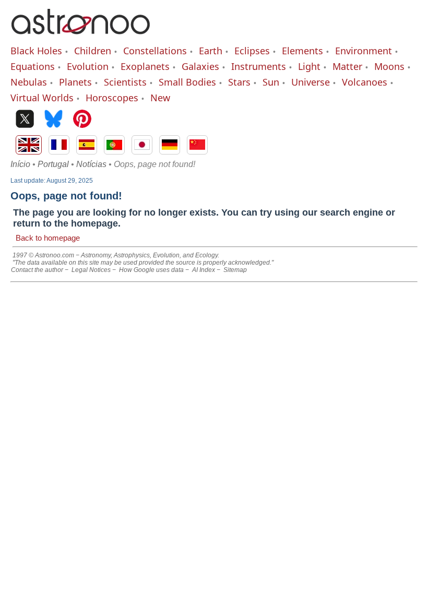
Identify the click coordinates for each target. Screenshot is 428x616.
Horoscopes (112, 97)
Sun (271, 82)
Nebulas (28, 82)
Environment (363, 50)
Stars (239, 82)
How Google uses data (151, 270)
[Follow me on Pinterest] (82, 119)
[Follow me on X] (24, 119)
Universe (310, 82)
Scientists (125, 82)
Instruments (258, 66)
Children (92, 50)
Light (309, 66)
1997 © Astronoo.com (43, 255)
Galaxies (200, 66)
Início (20, 164)
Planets (75, 82)
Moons (389, 66)
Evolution (88, 66)
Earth (210, 50)
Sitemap (235, 270)
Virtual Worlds (42, 97)
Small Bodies (187, 82)
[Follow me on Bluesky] (53, 119)
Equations (32, 66)
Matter (347, 66)
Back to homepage (48, 237)
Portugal (53, 164)
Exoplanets (145, 66)
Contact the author (37, 270)
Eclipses (252, 50)
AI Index (203, 270)
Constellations (155, 50)
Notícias (91, 164)
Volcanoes (364, 82)
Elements (302, 50)
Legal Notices (91, 270)
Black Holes (36, 50)
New (160, 97)
